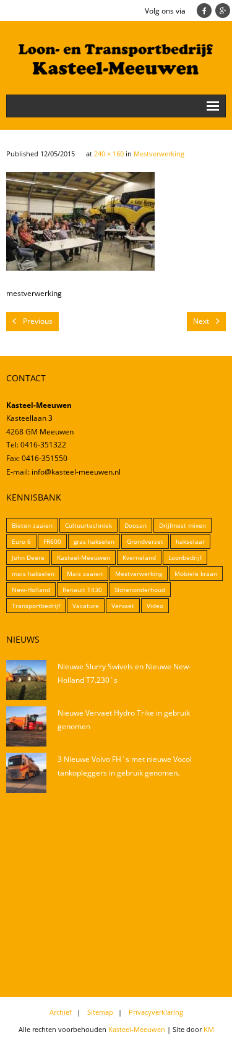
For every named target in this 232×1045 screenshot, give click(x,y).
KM (209, 1029)
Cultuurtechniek (88, 525)
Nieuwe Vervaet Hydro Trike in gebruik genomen (124, 720)
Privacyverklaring (156, 1012)
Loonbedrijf (185, 557)
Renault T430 (82, 589)
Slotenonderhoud (139, 589)
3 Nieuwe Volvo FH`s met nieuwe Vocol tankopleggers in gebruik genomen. (125, 766)
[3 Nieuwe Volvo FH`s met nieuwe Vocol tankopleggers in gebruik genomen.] (26, 773)
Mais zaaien (85, 573)
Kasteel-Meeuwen (83, 557)
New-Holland (31, 589)
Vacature (85, 605)
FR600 (52, 541)
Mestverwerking (159, 153)
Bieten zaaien (32, 525)
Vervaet (122, 605)
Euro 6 (21, 541)
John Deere (28, 557)
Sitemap (100, 1012)
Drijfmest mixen (182, 525)
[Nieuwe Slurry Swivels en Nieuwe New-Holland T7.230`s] (26, 680)
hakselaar (190, 541)
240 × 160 (109, 153)
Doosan (135, 525)
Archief (60, 1012)
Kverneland (139, 557)
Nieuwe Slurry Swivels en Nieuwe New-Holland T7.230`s (124, 673)
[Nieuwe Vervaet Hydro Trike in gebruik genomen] (26, 726)
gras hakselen (94, 541)
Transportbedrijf (36, 605)
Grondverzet (145, 541)
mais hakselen (33, 573)
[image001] (80, 221)
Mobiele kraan (195, 573)
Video (155, 605)
